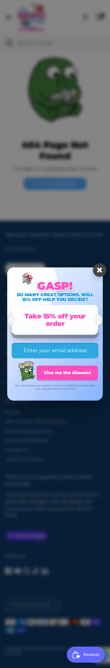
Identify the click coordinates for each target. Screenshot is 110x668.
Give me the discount (67, 372)
